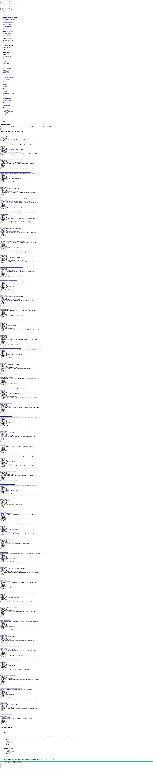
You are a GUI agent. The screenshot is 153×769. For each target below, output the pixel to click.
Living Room (6, 79)
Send (55, 759)
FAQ (6, 114)
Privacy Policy (9, 742)
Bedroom (5, 84)
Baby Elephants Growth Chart (6, 416)
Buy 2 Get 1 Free (8, 112)
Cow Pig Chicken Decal (5, 620)
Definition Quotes (7, 66)
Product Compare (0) (4, 136)
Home (1, 117)
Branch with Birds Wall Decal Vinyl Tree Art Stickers (10, 152)
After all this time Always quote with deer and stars (10, 299)
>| (4, 723)
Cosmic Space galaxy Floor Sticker (7, 610)
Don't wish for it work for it (5, 697)
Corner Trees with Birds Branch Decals (7, 600)
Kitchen (5, 88)
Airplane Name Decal (4, 309)
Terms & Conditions (10, 743)
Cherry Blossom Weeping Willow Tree (7, 561)
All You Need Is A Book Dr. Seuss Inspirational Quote (10, 318)
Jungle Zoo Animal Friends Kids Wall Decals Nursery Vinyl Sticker (13, 142)
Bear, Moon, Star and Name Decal (7, 493)
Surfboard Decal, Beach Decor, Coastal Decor (9, 191)
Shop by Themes (9, 745)
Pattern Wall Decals (7, 22)
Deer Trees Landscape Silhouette (6, 678)
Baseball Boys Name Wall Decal (6, 435)
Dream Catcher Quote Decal (5, 717)
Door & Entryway (7, 102)
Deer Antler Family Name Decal (6, 668)
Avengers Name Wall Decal (5, 406)
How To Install (8, 113)
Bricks (1, 522)
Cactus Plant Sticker (4, 552)
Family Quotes (6, 61)
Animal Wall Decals (7, 31)
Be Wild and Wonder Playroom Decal (7, 484)
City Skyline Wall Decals (5, 581)
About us (8, 741)
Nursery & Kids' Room (8, 75)
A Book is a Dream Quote (5, 289)
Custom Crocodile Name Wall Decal (7, 629)
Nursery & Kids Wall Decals (10, 17)
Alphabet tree (3, 338)
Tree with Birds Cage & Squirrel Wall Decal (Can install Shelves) (12, 241)
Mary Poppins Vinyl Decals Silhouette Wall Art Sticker (10, 250)
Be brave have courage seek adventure (7, 454)
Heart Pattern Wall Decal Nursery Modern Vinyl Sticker (11, 270)
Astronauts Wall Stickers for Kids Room (8, 396)
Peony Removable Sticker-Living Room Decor (9, 181)
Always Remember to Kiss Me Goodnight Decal (9, 357)
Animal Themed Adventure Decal (6, 377)
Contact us (8, 750)
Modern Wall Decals (8, 40)
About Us (7, 110)
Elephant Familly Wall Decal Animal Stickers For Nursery (11, 162)
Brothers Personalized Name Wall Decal (8, 532)
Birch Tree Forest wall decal (5, 513)
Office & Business (7, 98)
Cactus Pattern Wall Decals (5, 542)
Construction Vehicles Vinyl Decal (7, 590)
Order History (8, 753)
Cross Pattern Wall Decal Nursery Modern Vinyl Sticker (11, 210)
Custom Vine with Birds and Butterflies (7, 649)
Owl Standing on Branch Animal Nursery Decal (9, 231)
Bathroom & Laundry (8, 93)
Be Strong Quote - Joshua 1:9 (6, 464)
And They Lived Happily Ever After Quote (8, 367)
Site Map (8, 744)
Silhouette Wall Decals (8, 45)
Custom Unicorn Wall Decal (5, 639)
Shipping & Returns (9, 111)
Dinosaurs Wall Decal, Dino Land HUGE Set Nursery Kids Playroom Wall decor (15, 221)
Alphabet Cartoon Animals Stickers (7, 328)
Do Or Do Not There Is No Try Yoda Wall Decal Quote (11, 688)
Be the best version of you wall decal (7, 474)
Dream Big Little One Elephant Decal (7, 707)
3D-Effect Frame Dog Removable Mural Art (8, 280)
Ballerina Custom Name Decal (6, 425)
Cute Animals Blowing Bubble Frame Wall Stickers (10, 658)
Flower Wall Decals (7, 36)
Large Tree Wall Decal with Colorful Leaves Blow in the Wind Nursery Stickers (15, 172)
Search (5, 117)
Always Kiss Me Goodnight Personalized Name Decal (10, 348)
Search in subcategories (34, 126)
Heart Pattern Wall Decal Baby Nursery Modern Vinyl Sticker (12, 260)
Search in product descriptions (46, 126)
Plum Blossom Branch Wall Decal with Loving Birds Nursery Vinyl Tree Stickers (15, 201)
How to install (8, 752)
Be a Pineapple (3, 445)
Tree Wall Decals (7, 26)
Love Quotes (6, 52)
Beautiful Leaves (3, 503)
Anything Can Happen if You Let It (7, 386)
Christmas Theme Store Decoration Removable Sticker (10, 571)
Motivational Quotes (8, 56)
